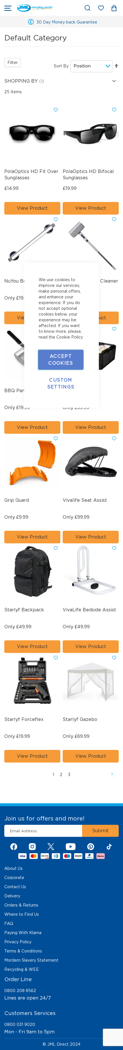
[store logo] (35, 8)
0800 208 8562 (20, 990)
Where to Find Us (21, 914)
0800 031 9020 (19, 1024)
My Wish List (104, 9)
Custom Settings (61, 383)
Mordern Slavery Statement (31, 960)
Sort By (61, 66)
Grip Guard (16, 500)
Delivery (12, 896)
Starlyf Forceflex (23, 719)
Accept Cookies (60, 359)
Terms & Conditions (23, 951)
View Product (32, 208)
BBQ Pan (14, 390)
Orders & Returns (21, 905)
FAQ (8, 923)
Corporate (14, 877)
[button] (56, 110)
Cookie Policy (69, 337)
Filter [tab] (12, 62)
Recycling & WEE (21, 969)
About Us (13, 868)
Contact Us (15, 886)
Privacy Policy (17, 942)
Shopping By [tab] (21, 81)
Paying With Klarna (22, 932)
